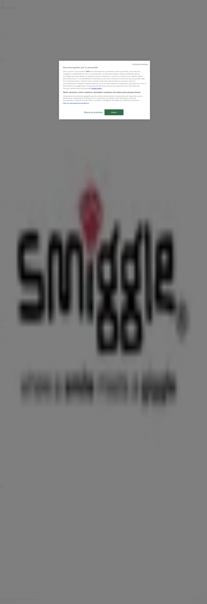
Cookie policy (97, 88)
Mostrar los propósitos (93, 112)
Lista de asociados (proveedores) (76, 103)
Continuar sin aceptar (140, 64)
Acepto (114, 112)
